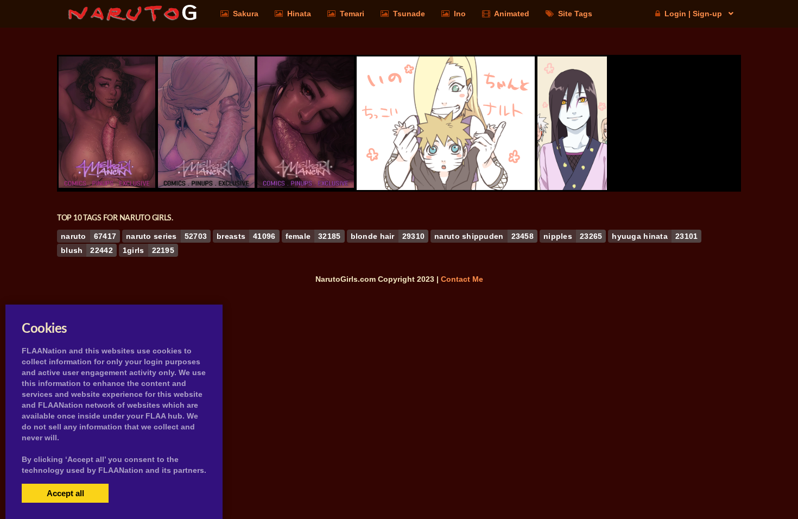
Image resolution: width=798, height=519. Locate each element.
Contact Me (462, 279)
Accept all (65, 493)
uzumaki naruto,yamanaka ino (445, 160)
